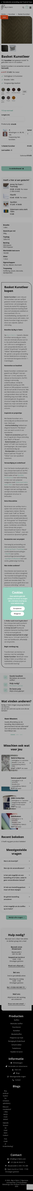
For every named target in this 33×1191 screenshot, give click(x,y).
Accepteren (17, 608)
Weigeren (17, 614)
